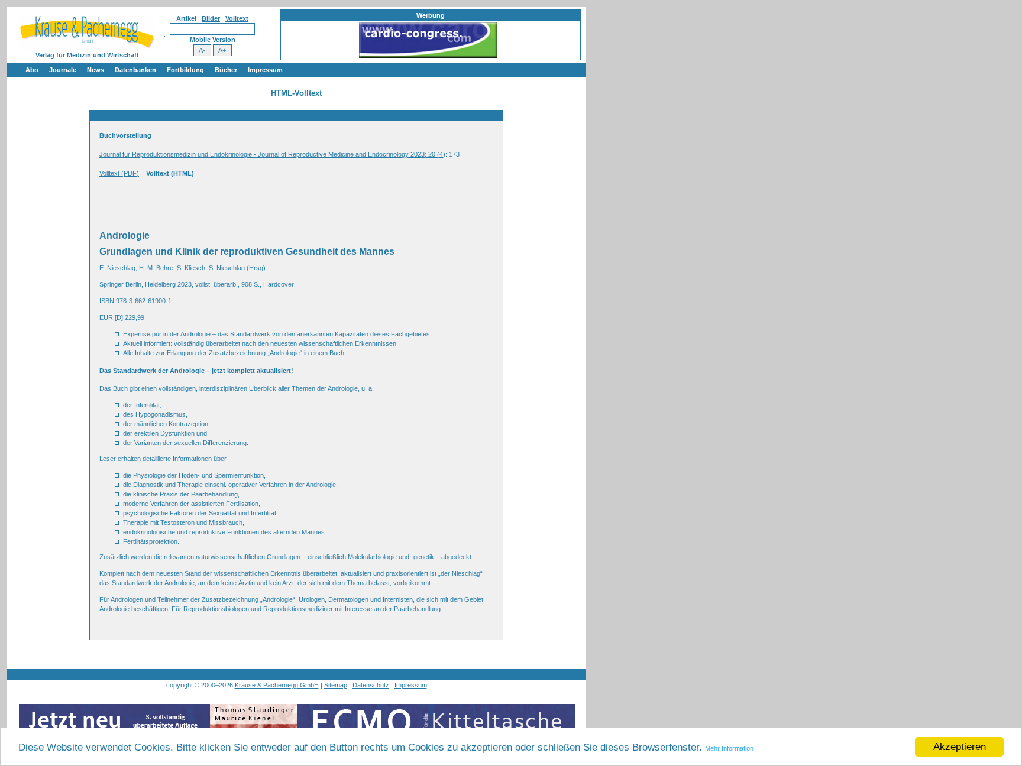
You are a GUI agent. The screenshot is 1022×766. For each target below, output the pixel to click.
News (95, 69)
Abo (31, 69)
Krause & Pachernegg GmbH (277, 685)
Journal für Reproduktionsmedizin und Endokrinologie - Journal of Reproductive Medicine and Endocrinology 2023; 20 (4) (272, 154)
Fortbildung (185, 69)
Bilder (211, 18)
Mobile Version (212, 39)
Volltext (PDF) (119, 173)
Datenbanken (135, 69)
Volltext (236, 18)
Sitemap (335, 685)
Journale (62, 69)
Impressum (265, 69)
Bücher (226, 69)
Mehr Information (729, 748)
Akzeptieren (959, 746)
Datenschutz (370, 685)
